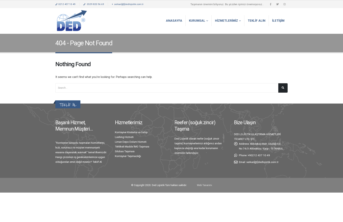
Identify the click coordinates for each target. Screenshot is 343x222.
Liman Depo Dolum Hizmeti (130, 141)
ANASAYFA (174, 20)
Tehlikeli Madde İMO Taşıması (132, 146)
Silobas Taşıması (125, 151)
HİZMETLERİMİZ (226, 20)
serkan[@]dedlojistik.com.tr (129, 4)
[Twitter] (277, 4)
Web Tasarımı (204, 185)
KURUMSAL (197, 20)
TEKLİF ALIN (256, 20)
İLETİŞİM (278, 20)
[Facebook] (271, 4)
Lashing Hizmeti (124, 137)
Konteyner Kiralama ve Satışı (131, 132)
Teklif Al (97, 161)
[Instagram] (284, 4)
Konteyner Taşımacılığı (128, 156)
